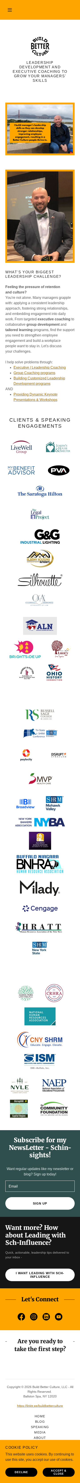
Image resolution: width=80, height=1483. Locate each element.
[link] (39, 46)
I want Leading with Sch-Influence (40, 1274)
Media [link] (40, 1432)
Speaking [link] (40, 1427)
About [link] (40, 1438)
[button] (9, 9)
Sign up (40, 1203)
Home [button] (40, 1416)
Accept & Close (58, 1472)
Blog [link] (40, 1421)
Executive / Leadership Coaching (40, 367)
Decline (21, 1472)
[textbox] (40, 1186)
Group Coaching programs (34, 373)
